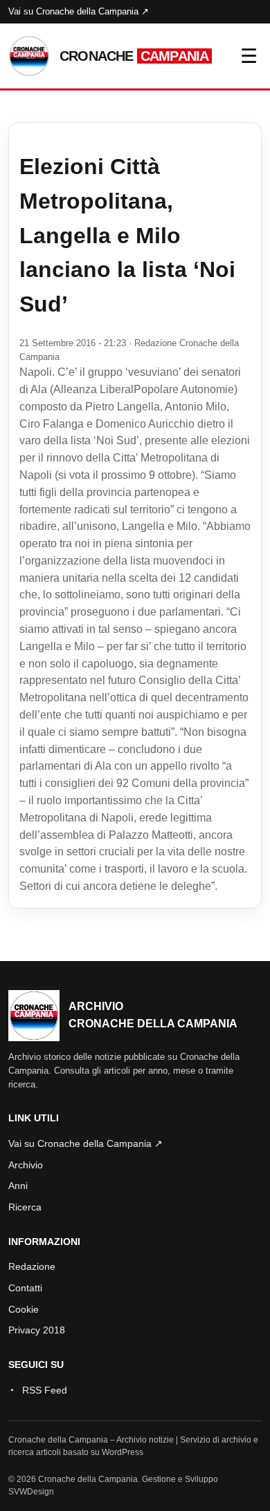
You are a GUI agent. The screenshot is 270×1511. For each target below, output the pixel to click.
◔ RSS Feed (37, 1390)
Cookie (23, 1309)
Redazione (31, 1266)
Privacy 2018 (36, 1330)
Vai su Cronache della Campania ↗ (78, 11)
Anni (18, 1185)
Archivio (25, 1164)
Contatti (25, 1287)
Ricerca (25, 1207)
